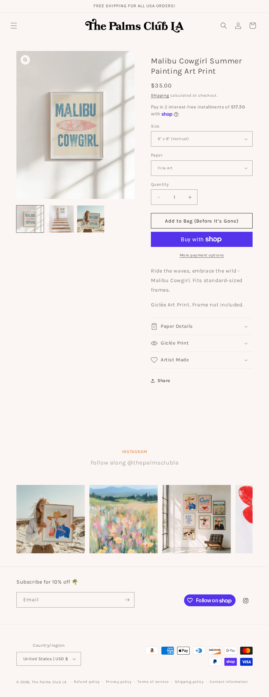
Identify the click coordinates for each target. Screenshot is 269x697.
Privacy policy (119, 682)
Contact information (229, 682)
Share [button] (163, 380)
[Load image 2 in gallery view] (60, 219)
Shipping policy (189, 682)
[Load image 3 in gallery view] (90, 219)
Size (155, 126)
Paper (157, 155)
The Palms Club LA (49, 682)
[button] (14, 25)
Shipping (160, 95)
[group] (50, 519)
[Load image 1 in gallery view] (30, 219)
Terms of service (153, 682)
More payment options (202, 255)
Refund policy (87, 682)
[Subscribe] (127, 600)
